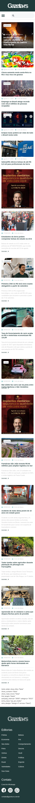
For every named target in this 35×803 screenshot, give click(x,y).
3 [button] (20, 206)
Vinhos (4, 753)
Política (21, 758)
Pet (19, 740)
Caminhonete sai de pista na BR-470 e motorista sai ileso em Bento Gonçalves (14, 41)
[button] (3, 15)
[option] (17, 188)
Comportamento (24, 744)
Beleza (21, 735)
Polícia (6, 25)
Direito (4, 758)
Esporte (21, 762)
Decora (21, 749)
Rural (3, 762)
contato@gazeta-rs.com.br (10, 797)
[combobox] (23, 15)
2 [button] (17, 206)
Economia (5, 740)
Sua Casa (5, 771)
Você (20, 753)
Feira (3, 749)
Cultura (21, 767)
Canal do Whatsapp (8, 784)
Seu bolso (5, 744)
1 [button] (15, 206)
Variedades (5, 767)
